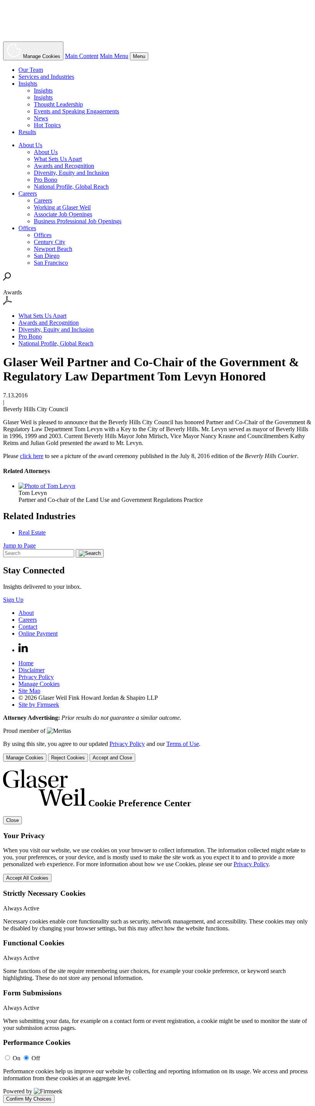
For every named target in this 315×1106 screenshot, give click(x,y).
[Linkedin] (23, 650)
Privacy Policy (36, 677)
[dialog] (157, 751)
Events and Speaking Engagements (76, 111)
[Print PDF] (7, 302)
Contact (27, 626)
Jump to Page (19, 545)
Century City (49, 242)
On (16, 1058)
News (41, 118)
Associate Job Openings (63, 214)
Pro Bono (45, 179)
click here (31, 456)
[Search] (7, 278)
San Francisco (51, 262)
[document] (157, 936)
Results (27, 132)
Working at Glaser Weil (62, 207)
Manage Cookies (39, 684)
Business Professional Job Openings (77, 221)
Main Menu (114, 56)
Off (36, 1058)
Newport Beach (53, 249)
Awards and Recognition (64, 166)
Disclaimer (31, 670)
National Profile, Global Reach (71, 186)
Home (25, 663)
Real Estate (32, 532)
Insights (27, 83)
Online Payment (38, 633)
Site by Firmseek (38, 704)
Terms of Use (182, 744)
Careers (27, 193)
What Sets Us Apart (58, 159)
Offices (27, 228)
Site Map (29, 691)
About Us (30, 145)
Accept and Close (112, 758)
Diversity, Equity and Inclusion (71, 172)
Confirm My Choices (28, 1099)
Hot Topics (47, 125)
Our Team (30, 69)
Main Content (81, 56)
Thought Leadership (58, 104)
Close (12, 820)
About (26, 612)
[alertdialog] (157, 936)
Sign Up (13, 599)
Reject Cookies (68, 758)
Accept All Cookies (27, 878)
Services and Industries (46, 76)
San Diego (47, 255)
